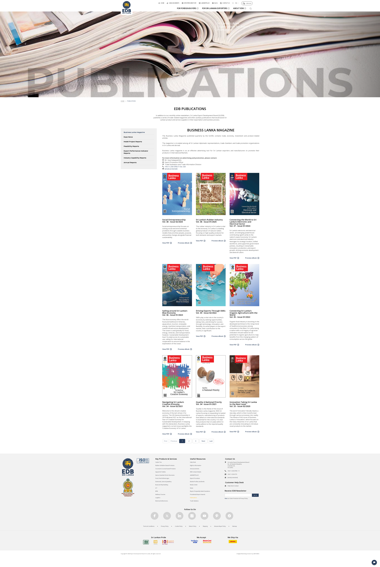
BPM (156, 491)
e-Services (248, 3)
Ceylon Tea (158, 462)
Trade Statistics (194, 501)
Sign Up (255, 495)
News (191, 488)
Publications (193, 497)
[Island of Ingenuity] (168, 542)
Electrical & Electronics (161, 501)
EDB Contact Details (195, 472)
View (226, 498)
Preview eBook (183, 243)
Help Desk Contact (233, 486)
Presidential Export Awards (197, 494)
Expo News (128, 137)
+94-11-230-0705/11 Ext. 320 (175, 167)
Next (203, 441)
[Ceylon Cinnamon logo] (156, 542)
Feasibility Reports (131, 146)
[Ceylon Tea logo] (146, 542)
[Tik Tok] (229, 516)
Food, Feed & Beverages (162, 478)
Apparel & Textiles (160, 472)
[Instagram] (192, 516)
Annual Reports (130, 162)
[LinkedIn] (179, 516)
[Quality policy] (142, 460)
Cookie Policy (178, 526)
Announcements (194, 469)
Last (211, 441)
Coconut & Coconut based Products (165, 469)
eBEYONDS (256, 553)
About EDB (238, 8)
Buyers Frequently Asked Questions (200, 491)
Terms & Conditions (148, 526)
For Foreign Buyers (186, 8)
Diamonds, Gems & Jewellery (163, 481)
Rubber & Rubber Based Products (164, 465)
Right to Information (195, 465)
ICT (156, 488)
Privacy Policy (164, 526)
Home (122, 101)
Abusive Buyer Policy (220, 526)
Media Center (194, 485)
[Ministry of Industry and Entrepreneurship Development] (128, 487)
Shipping (205, 526)
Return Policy (192, 526)
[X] (167, 516)
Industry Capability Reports (135, 158)
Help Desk (193, 462)
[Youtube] (204, 516)
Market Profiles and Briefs (197, 481)
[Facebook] (154, 516)
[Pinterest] (217, 516)
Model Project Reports (133, 141)
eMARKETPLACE (194, 475)
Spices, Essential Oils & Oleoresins (164, 475)
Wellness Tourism (160, 494)
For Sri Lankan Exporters (214, 8)
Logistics (157, 497)
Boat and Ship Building (161, 485)
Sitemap (234, 526)
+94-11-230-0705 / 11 (234, 471)
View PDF (165, 243)
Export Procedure (195, 478)
